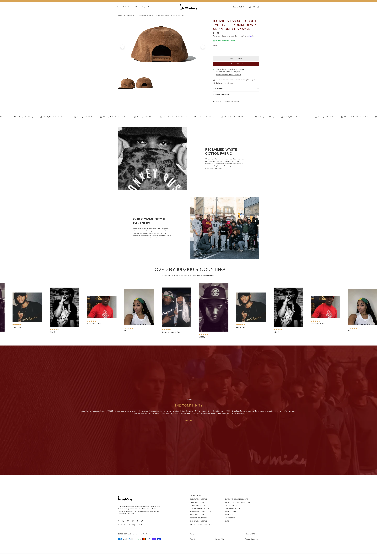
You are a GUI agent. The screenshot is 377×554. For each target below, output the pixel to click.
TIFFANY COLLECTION (232, 508)
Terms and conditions (252, 539)
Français (193, 534)
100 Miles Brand (129, 534)
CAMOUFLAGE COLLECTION (199, 508)
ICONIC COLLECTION (197, 515)
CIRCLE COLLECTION (197, 502)
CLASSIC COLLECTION (197, 505)
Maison (120, 15)
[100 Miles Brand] (188, 7)
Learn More (189, 421)
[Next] (203, 46)
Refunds (192, 539)
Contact (127, 525)
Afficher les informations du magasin (228, 75)
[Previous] (122, 46)
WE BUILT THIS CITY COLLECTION (201, 524)
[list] (162, 46)
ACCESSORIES (230, 518)
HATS (227, 521)
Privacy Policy (220, 539)
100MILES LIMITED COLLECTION (200, 512)
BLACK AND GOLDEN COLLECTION (237, 499)
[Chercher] (250, 7)
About (120, 525)
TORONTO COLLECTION (198, 518)
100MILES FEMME (231, 512)
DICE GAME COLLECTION (198, 521)
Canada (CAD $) (238, 7)
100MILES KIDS (230, 515)
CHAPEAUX (130, 15)
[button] (258, 7)
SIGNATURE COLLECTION (198, 499)
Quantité (216, 45)
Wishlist (140, 525)
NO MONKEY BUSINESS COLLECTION (237, 502)
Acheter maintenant (236, 64)
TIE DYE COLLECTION (232, 505)
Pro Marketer (147, 534)
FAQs (134, 525)
